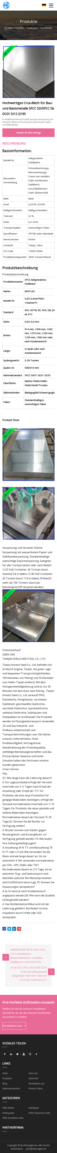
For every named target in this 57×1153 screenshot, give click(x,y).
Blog (4, 1083)
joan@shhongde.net (36, 1148)
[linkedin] (11, 1054)
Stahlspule (32, 27)
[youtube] (23, 1054)
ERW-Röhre (8, 1107)
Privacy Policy (35, 1088)
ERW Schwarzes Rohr (39, 1112)
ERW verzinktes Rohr (13, 1117)
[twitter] (17, 1054)
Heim (10, 27)
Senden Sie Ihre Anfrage (28, 132)
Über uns (33, 1073)
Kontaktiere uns (12, 1026)
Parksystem (8, 1112)
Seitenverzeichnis (11, 1088)
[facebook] (4, 1054)
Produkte (20, 27)
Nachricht (33, 1078)
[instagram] (30, 1054)
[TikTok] (36, 1054)
